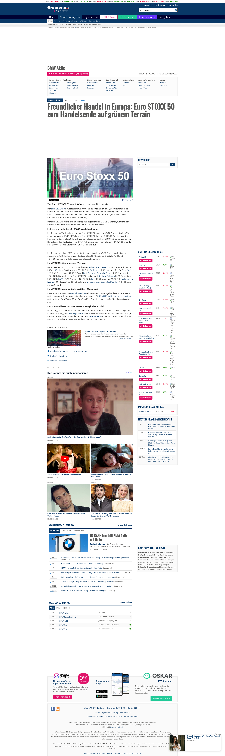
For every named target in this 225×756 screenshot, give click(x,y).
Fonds (138, 753)
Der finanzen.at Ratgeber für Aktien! (100, 331)
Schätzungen (111, 85)
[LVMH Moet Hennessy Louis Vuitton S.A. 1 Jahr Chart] (172, 325)
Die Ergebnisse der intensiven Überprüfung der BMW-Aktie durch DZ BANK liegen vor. (110, 546)
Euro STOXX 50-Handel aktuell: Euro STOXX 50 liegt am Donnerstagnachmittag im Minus (95, 558)
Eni (92, 279)
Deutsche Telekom (106, 276)
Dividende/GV (111, 88)
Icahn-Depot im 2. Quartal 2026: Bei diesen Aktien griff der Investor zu (161, 451)
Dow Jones (111, 708)
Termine (126, 82)
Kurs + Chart (54, 82)
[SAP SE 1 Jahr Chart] (172, 368)
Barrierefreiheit (124, 713)
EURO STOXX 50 (145, 411)
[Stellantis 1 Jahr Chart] (173, 377)
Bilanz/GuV (110, 82)
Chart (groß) (72, 82)
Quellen (68, 25)
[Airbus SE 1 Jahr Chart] (172, 258)
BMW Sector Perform (67, 617)
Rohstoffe (132, 753)
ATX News (83, 21)
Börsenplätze (54, 88)
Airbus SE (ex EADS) (97, 267)
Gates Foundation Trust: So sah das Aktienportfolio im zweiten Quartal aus (160, 434)
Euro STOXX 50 (58, 208)
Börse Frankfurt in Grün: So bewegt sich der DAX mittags (83, 591)
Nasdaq (110, 1)
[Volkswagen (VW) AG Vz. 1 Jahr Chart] (172, 395)
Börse (52, 17)
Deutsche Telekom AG (146, 274)
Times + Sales (54, 85)
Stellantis (94, 270)
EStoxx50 (92, 1)
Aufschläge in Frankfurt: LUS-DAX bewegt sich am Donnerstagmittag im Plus (90, 572)
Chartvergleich (72, 85)
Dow (76, 1)
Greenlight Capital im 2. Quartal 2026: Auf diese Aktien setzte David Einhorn (161, 443)
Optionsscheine (144, 85)
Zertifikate (142, 82)
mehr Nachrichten (126, 525)
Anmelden (148, 5)
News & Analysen (70, 17)
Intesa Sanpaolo (94, 316)
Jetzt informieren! (126, 339)
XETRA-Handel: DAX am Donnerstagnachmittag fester (81, 568)
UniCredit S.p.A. (145, 384)
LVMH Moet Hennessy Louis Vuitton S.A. (146, 320)
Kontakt (97, 713)
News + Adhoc (92, 82)
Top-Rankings (94, 21)
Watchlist (163, 85)
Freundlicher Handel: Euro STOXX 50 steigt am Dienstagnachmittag (87, 586)
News (50, 21)
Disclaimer (109, 716)
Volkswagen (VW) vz (76, 313)
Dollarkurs (110, 753)
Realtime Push (72, 88)
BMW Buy (63, 625)
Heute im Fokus (79, 25)
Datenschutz (99, 716)
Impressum (106, 713)
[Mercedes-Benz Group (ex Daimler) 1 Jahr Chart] (172, 342)
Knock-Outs (142, 88)
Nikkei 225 (129, 708)
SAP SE (141, 368)
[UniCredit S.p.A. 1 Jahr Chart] (172, 386)
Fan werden (173, 5)
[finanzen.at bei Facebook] (53, 709)
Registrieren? (160, 5)
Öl (125, 1)
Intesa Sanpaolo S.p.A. (145, 309)
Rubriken (59, 25)
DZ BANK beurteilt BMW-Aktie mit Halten (108, 538)
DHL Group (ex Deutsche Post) (96, 273)
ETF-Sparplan (127, 17)
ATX (47, 1)
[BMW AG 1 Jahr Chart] (172, 266)
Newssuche (144, 160)
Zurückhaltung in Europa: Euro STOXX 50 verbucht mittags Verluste (87, 581)
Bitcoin (126, 753)
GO (172, 164)
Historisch (53, 93)
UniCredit (57, 270)
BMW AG (142, 265)
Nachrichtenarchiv (93, 25)
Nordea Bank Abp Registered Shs (146, 353)
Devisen (104, 753)
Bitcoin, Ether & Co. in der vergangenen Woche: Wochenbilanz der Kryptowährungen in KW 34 (161, 459)
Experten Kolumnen (70, 21)
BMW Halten (64, 613)
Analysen (57, 21)
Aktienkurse (119, 753)
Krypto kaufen (147, 17)
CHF (152, 1)
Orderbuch (53, 90)
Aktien (112, 334)
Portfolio (163, 82)
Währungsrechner (90, 753)
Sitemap (90, 716)
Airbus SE (142, 257)
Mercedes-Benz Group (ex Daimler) (102, 282)
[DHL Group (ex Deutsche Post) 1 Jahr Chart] (172, 291)
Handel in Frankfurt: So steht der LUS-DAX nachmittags (82, 563)
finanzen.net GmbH (116, 727)
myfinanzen (91, 17)
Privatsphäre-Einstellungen (128, 716)
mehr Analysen (127, 602)
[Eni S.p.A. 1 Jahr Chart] (172, 301)
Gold (167, 1)
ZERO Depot (110, 17)
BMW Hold (63, 621)
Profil (125, 85)
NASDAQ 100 (120, 708)
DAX (61, 1)
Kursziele (90, 88)
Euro (137, 1)
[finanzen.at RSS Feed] (58, 709)
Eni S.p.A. (142, 300)
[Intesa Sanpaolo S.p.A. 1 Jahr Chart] (172, 311)
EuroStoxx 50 (101, 708)
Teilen (127, 200)
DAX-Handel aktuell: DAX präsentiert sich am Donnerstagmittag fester (88, 577)
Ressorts (51, 25)
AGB (115, 716)
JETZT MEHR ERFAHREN (161, 698)
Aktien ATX (88, 708)
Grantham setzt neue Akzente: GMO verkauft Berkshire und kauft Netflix (161, 426)
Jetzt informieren (62, 697)
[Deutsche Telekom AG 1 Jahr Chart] (172, 277)
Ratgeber (165, 17)
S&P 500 (137, 708)
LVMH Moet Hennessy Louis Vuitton (115, 296)
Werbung (114, 713)
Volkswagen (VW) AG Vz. (145, 393)
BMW (60, 279)
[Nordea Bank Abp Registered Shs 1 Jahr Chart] (172, 358)
